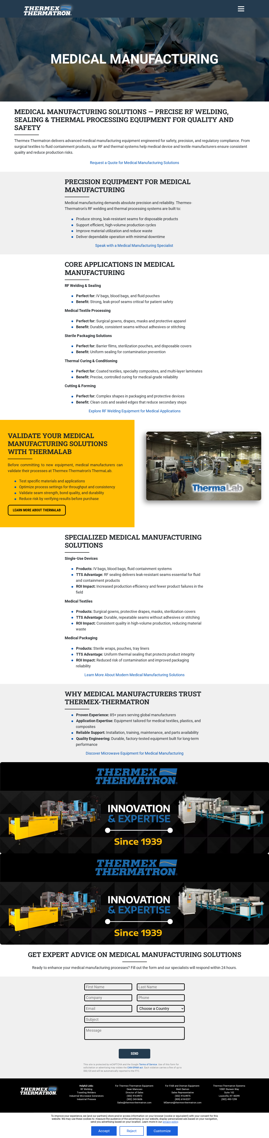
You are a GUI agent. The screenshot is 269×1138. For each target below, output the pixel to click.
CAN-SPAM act (135, 1067)
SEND (134, 1054)
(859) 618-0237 (182, 1099)
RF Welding (86, 1089)
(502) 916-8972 (134, 1096)
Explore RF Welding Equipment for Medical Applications (135, 411)
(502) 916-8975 (182, 1096)
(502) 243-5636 (134, 1099)
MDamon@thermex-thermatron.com (183, 1102)
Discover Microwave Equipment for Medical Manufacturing (134, 753)
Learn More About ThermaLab (37, 510)
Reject (132, 1131)
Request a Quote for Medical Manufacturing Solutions (134, 163)
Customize (162, 1131)
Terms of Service (148, 1064)
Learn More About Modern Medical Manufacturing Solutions (134, 675)
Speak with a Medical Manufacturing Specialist (134, 245)
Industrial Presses (86, 1099)
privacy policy (170, 1121)
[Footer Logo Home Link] (39, 1089)
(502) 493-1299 (229, 1099)
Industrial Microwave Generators (86, 1096)
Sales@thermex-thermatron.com (134, 1102)
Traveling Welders (86, 1092)
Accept (104, 1131)
